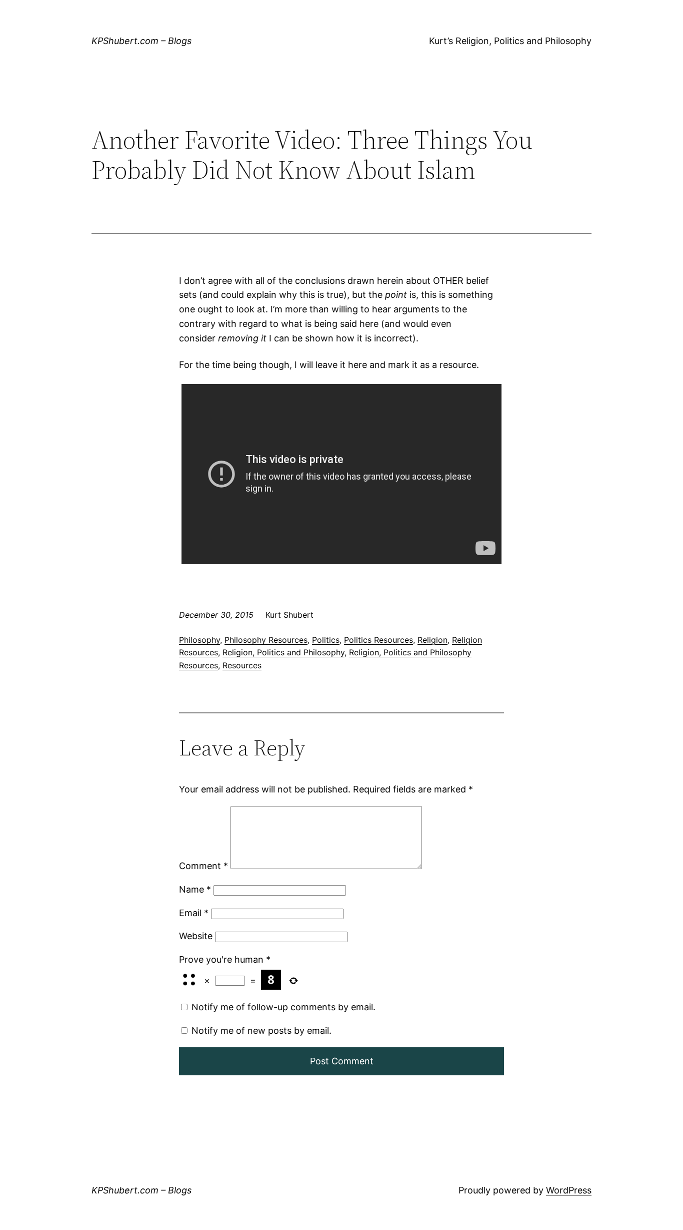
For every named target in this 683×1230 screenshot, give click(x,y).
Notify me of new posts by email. (262, 1030)
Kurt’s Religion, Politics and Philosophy (510, 41)
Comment (203, 866)
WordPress (569, 1190)
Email (193, 913)
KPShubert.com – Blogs (142, 41)
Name (195, 889)
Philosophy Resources (266, 640)
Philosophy (199, 640)
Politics (326, 640)
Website (195, 936)
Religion (433, 640)
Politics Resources (378, 640)
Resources (242, 665)
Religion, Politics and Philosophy (283, 652)
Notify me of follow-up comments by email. (284, 1007)
